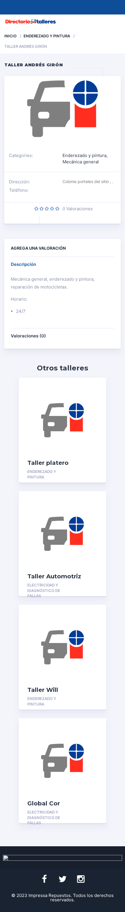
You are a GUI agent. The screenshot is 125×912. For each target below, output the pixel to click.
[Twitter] (62, 879)
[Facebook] (44, 879)
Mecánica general (81, 162)
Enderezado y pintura (47, 36)
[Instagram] (81, 879)
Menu (114, 21)
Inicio (10, 36)
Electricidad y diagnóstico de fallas (43, 590)
